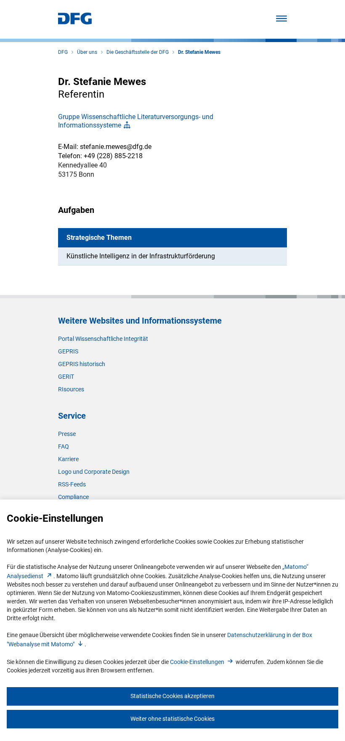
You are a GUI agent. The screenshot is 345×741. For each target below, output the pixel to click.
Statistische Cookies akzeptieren (172, 696)
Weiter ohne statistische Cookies (172, 718)
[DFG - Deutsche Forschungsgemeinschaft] (75, 22)
